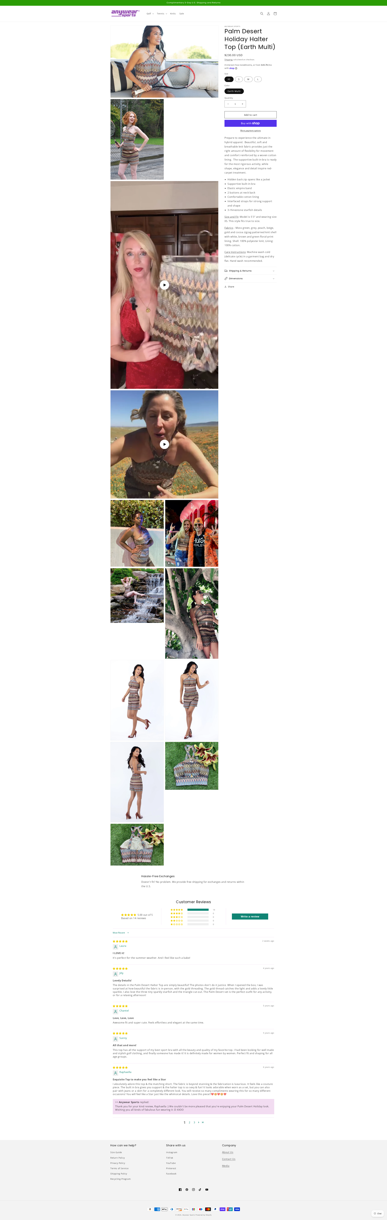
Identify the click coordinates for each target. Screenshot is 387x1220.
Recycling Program (120, 1178)
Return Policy (117, 1157)
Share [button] (231, 286)
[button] (150, 13)
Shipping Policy (118, 1173)
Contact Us (229, 1159)
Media (225, 1166)
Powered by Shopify (204, 1215)
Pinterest (171, 1168)
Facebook (171, 1173)
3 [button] (194, 1122)
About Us (227, 1152)
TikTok (169, 1157)
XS (229, 79)
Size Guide (116, 1152)
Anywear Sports (188, 1215)
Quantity (228, 98)
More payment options (250, 130)
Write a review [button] (250, 916)
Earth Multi (234, 91)
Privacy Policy (117, 1163)
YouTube (171, 1163)
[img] (120, 941)
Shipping (228, 59)
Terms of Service (119, 1168)
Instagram (171, 1152)
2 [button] (189, 1122)
